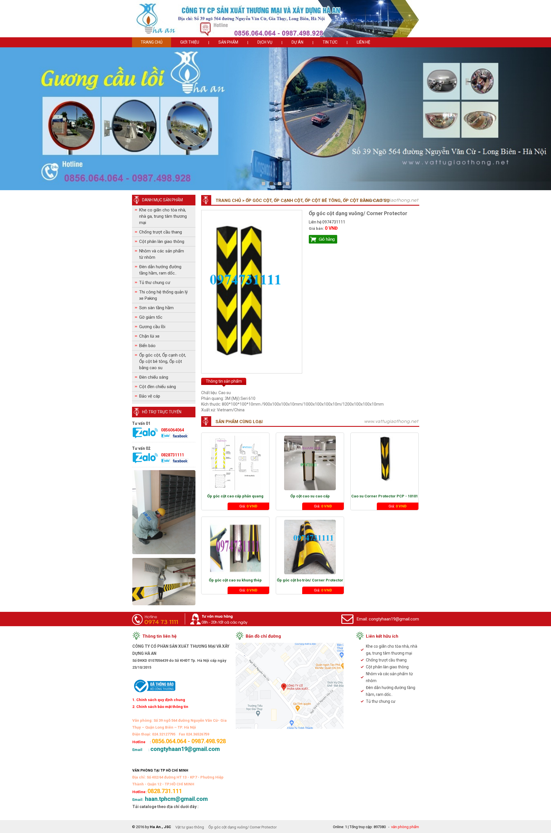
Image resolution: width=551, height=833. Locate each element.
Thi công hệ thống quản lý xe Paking (163, 295)
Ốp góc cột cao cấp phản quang (235, 496)
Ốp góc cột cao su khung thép (235, 580)
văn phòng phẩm (405, 827)
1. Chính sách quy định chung (158, 700)
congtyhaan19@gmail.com (394, 619)
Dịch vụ (264, 42)
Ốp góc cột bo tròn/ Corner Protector (310, 580)
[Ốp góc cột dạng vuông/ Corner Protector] (251, 367)
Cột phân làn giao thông (161, 241)
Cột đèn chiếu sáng (157, 386)
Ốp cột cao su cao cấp (310, 496)
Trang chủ (151, 42)
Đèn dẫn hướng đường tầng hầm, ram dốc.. (160, 270)
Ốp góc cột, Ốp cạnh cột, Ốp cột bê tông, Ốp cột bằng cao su (162, 361)
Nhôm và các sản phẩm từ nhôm (161, 254)
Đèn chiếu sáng (153, 377)
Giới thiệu (189, 42)
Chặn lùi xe (149, 336)
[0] (263, 183)
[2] (280, 183)
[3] (288, 183)
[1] (271, 183)
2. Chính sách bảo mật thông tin (160, 706)
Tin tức (330, 42)
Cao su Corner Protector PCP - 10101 (384, 496)
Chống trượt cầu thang (160, 232)
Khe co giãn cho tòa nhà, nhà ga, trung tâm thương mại (163, 216)
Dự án (297, 42)
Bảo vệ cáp (149, 396)
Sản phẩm (228, 42)
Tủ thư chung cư (154, 282)
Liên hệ (363, 42)
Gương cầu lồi (152, 326)
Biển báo (147, 345)
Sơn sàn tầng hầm (156, 307)
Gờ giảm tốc (150, 317)
